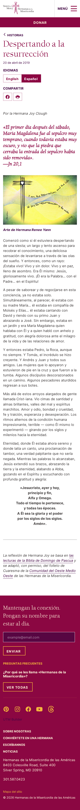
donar (40, 23)
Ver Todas (17, 687)
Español (31, 79)
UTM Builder (12, 719)
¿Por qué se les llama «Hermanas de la (34, 674)
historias (15, 35)
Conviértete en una (28, 738)
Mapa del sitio (12, 791)
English (12, 79)
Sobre (17, 731)
